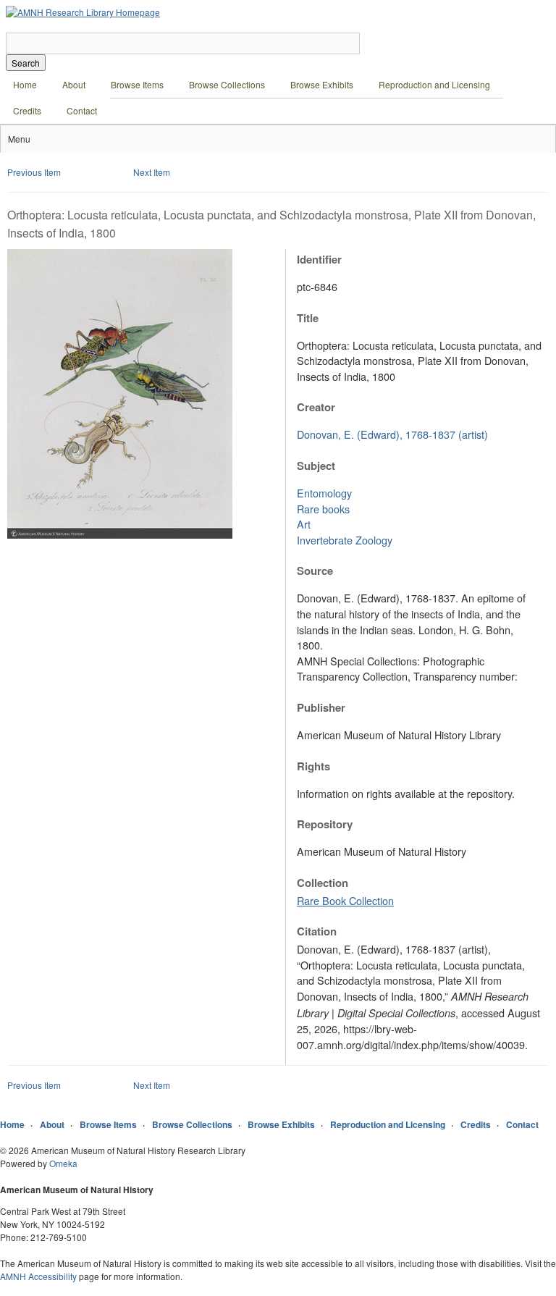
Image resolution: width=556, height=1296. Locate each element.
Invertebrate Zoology (344, 539)
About (73, 84)
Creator (316, 407)
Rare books (323, 508)
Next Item (151, 172)
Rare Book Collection (345, 900)
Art (304, 523)
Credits (27, 110)
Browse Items (137, 84)
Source (315, 570)
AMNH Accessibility (38, 1276)
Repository (325, 824)
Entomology (324, 492)
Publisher (321, 707)
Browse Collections (227, 84)
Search (26, 62)
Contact (82, 110)
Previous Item (34, 172)
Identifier (319, 259)
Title (308, 318)
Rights (313, 766)
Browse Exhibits (321, 84)
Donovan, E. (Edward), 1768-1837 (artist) (392, 434)
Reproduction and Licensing (434, 84)
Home (25, 84)
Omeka (63, 1163)
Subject (316, 466)
